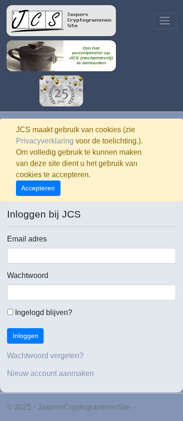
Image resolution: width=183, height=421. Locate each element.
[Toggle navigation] (164, 21)
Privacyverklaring (45, 141)
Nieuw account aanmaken (50, 373)
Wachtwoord (27, 275)
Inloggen (25, 335)
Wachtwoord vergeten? (45, 356)
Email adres (27, 239)
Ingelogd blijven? (42, 312)
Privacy (149, 407)
